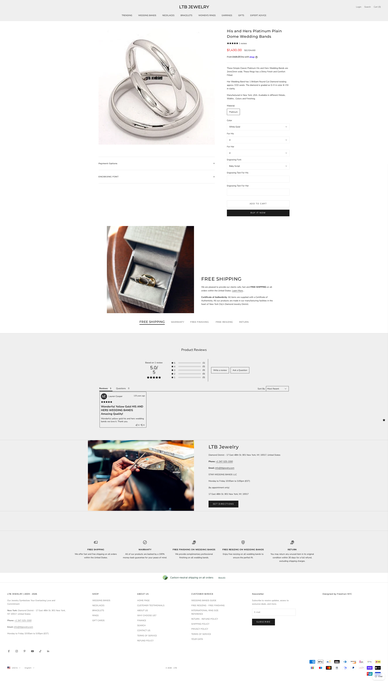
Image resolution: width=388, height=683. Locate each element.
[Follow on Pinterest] (24, 651)
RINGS (95, 615)
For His (230, 133)
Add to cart (258, 203)
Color (229, 120)
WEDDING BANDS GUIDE (203, 600)
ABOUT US (142, 610)
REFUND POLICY (145, 640)
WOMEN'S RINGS (207, 15)
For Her (230, 146)
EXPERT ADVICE (258, 15)
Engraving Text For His (237, 172)
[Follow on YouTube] (32, 651)
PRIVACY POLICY (199, 629)
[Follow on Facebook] (8, 651)
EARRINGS (227, 15)
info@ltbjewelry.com (224, 468)
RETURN (244, 322)
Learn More (237, 290)
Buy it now (258, 212)
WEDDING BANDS (147, 15)
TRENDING (127, 15)
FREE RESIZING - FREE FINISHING (208, 605)
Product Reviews (194, 350)
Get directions (223, 504)
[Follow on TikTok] (40, 651)
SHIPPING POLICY (200, 624)
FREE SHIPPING (152, 321)
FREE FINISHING (199, 322)
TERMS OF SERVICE (147, 635)
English (28, 668)
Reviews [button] (103, 388)
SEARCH (141, 625)
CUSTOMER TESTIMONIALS (150, 605)
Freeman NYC (344, 594)
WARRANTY (177, 322)
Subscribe (263, 622)
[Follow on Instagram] (16, 651)
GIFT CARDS (98, 620)
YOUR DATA (197, 639)
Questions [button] (121, 388)
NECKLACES (168, 15)
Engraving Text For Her (238, 185)
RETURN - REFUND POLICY (204, 619)
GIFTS (241, 15)
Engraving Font (234, 159)
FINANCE (141, 620)
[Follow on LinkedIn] (48, 651)
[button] (137, 425)
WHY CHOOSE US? (146, 615)
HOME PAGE (143, 600)
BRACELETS (186, 15)
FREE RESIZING (224, 322)
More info (221, 577)
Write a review (220, 370)
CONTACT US (143, 630)
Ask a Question (240, 370)
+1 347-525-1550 (224, 461)
